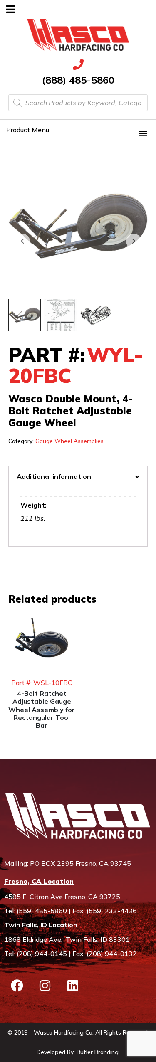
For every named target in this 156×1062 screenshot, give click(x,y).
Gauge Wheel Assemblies (69, 440)
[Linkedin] (73, 985)
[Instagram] (45, 985)
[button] (143, 133)
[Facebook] (17, 985)
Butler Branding (98, 1052)
